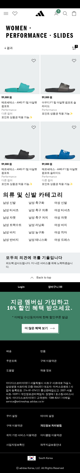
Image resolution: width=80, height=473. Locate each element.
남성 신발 (9, 203)
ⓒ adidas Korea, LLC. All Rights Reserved (40, 468)
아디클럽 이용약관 (51, 435)
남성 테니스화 (38, 240)
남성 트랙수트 (12, 225)
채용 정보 (45, 370)
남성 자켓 (9, 217)
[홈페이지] (40, 15)
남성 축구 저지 (38, 217)
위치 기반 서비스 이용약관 (21, 435)
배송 (9, 351)
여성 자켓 (60, 217)
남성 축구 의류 (38, 210)
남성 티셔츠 (11, 210)
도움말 (10, 370)
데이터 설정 (47, 416)
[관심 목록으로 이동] (14, 13)
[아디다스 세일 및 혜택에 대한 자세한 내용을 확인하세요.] (40, 4)
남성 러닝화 (36, 225)
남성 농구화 (36, 232)
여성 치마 (60, 232)
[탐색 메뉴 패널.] (5, 13)
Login (21, 287)
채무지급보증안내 (50, 445)
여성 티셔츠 (62, 210)
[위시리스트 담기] (34, 61)
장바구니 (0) (55, 287)
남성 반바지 (11, 240)
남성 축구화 (36, 203)
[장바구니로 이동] (74, 13)
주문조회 (11, 361)
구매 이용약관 (48, 361)
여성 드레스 (62, 240)
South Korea (46, 458)
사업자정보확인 (15, 445)
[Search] (65, 13)
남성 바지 (9, 232)
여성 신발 (60, 203)
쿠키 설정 (11, 416)
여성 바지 (60, 225)
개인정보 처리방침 (51, 425)
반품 (43, 351)
